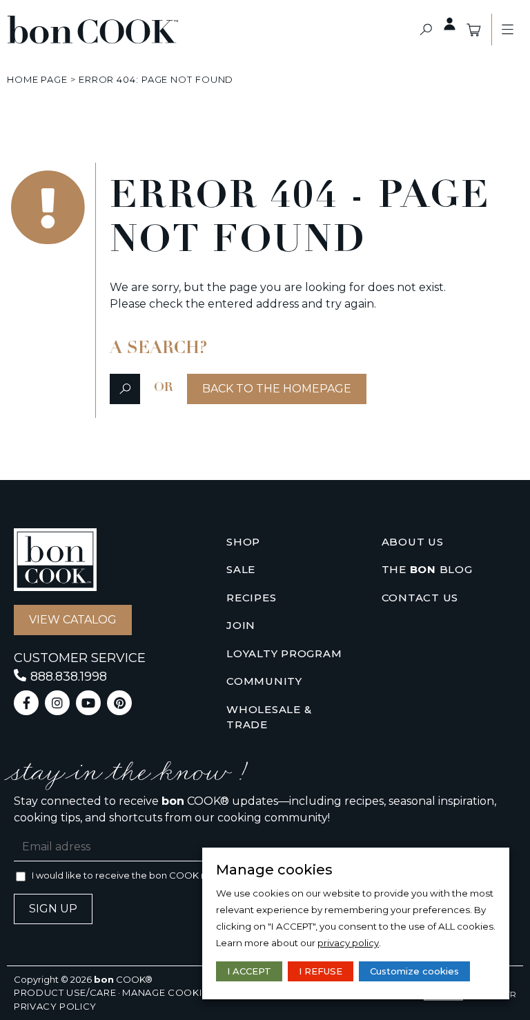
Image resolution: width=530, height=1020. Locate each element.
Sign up (53, 908)
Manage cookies (168, 992)
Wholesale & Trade (268, 717)
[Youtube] (88, 702)
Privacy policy (55, 1006)
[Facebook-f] (26, 702)
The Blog (427, 569)
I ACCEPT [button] (249, 971)
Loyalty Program (284, 653)
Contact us (420, 597)
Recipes (251, 597)
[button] (426, 30)
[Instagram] (57, 702)
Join (240, 625)
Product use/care (65, 992)
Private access (450, 24)
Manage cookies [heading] (274, 869)
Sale (240, 569)
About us (413, 541)
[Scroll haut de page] (20, 79)
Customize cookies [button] (414, 971)
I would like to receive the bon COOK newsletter (140, 875)
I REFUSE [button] (320, 971)
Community (264, 681)
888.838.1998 (68, 676)
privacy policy (348, 942)
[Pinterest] (119, 702)
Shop (243, 541)
